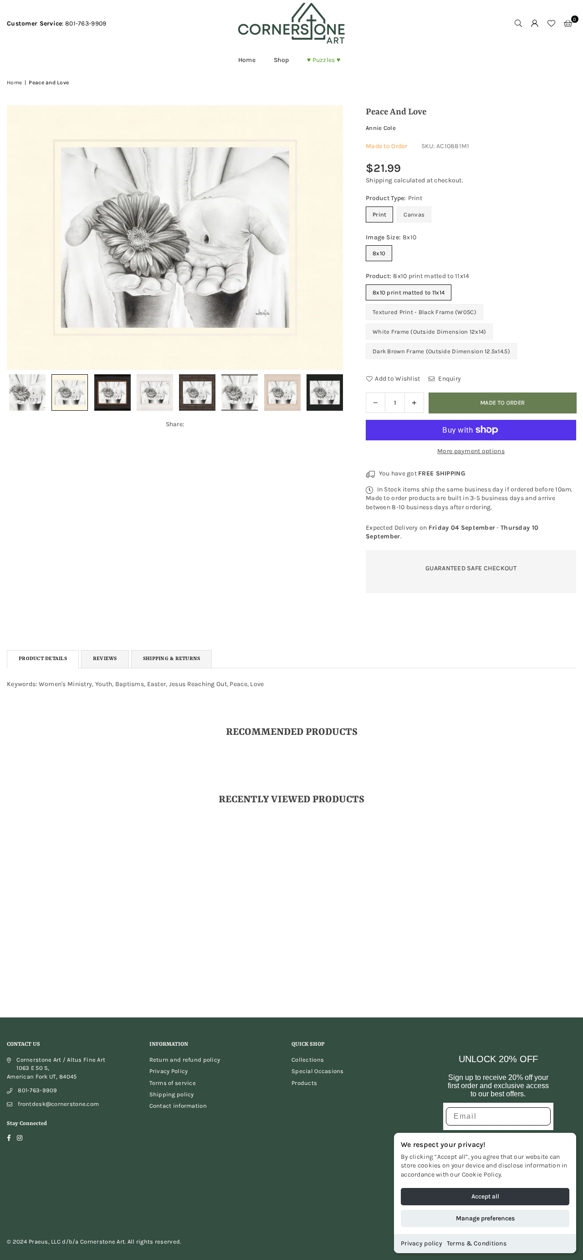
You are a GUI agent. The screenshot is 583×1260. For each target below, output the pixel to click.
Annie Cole (381, 127)
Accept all (485, 1196)
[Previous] (19, 237)
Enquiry (449, 378)
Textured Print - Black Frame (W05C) (424, 312)
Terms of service (172, 1082)
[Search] (518, 23)
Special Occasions (318, 1071)
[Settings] (535, 23)
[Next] (330, 237)
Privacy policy (421, 1243)
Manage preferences (485, 1218)
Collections (308, 1059)
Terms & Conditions (476, 1243)
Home (247, 60)
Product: (418, 276)
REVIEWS (105, 659)
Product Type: (394, 198)
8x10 (379, 253)
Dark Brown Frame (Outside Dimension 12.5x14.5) (441, 351)
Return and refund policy (184, 1059)
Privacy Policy (168, 1071)
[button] (568, 23)
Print (379, 214)
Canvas (414, 214)
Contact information (178, 1105)
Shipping (379, 180)
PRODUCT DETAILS (43, 659)
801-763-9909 (37, 1090)
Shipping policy (171, 1094)
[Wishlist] (551, 23)
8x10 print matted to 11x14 (409, 292)
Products (304, 1082)
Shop (281, 60)
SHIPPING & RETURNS (171, 659)
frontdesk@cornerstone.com (58, 1103)
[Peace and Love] (27, 392)
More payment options (471, 451)
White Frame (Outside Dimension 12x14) (429, 331)
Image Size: (391, 237)
